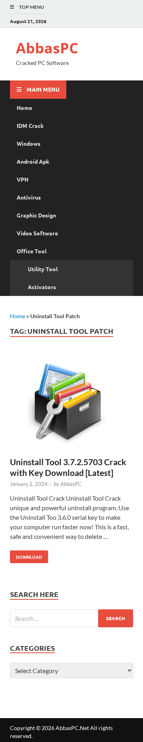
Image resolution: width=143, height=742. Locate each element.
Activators (42, 286)
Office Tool (31, 251)
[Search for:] (71, 618)
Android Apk (33, 161)
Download (26, 555)
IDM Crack (30, 125)
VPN (23, 179)
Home (24, 107)
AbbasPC (47, 48)
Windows (29, 143)
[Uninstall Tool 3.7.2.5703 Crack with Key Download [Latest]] (71, 404)
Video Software (37, 233)
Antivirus (29, 197)
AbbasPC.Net (72, 727)
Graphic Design (36, 215)
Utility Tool (43, 268)
